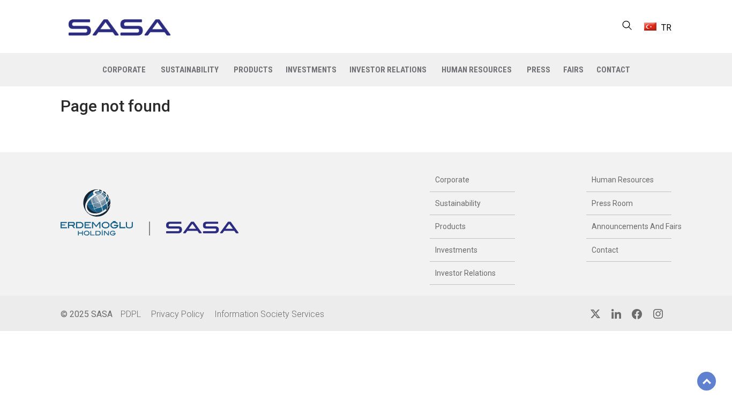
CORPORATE (124, 70)
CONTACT (613, 70)
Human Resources (623, 179)
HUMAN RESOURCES (477, 70)
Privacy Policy (177, 314)
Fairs (573, 70)
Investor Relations (465, 273)
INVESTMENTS (311, 70)
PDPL (131, 314)
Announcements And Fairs (629, 226)
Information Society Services (269, 314)
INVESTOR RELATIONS (388, 70)
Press (538, 70)
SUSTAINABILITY (190, 70)
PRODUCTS (253, 70)
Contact (605, 250)
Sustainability (458, 203)
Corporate (452, 179)
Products (450, 226)
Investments (456, 250)
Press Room (612, 203)
